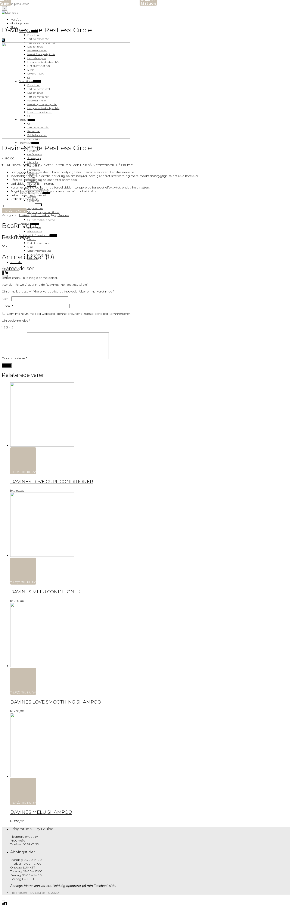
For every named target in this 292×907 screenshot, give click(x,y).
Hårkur (24, 215)
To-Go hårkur (40, 215)
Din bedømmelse (16, 320)
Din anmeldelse (14, 358)
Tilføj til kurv (14, 210)
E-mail (7, 306)
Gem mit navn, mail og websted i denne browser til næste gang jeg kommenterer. (69, 314)
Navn (6, 298)
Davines (63, 215)
